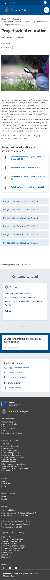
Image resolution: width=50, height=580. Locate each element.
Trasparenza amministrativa (12, 466)
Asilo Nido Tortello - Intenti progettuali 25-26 (28, 188)
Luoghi (4, 498)
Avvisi (3, 486)
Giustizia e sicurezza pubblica (12, 457)
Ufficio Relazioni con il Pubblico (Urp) (15, 521)
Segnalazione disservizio (11, 541)
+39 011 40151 (21, 526)
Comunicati (5, 483)
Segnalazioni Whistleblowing (12, 532)
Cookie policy (6, 552)
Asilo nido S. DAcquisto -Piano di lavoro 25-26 (28, 178)
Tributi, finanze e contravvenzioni (14, 468)
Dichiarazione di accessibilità (12, 548)
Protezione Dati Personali (11, 550)
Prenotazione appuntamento (12, 539)
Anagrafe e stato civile (10, 446)
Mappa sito (7, 573)
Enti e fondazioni (8, 428)
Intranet (4, 554)
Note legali (5, 557)
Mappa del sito (9, 575)
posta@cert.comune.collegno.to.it (18, 524)
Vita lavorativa (7, 470)
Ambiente (5, 443)
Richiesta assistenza (9, 543)
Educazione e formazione (11, 455)
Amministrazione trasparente (13, 545)
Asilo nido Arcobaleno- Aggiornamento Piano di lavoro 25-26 (29, 158)
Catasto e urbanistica (9, 450)
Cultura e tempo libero (10, 452)
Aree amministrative (9, 424)
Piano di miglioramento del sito (26, 573)
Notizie (4, 481)
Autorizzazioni (7, 448)
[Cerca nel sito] (46, 10)
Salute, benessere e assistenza (13, 464)
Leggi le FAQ (6, 536)
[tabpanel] (25, 303)
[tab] (22, 326)
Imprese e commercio (9, 459)
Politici (4, 430)
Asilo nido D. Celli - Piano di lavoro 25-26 (27, 168)
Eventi (4, 496)
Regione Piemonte (9, 3)
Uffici (3, 426)
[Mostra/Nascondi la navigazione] (2, 10)
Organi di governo (8, 421)
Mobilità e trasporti (9, 461)
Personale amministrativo (11, 433)
